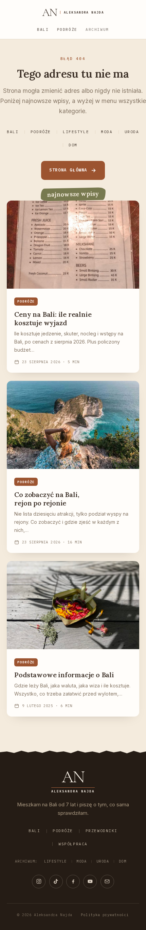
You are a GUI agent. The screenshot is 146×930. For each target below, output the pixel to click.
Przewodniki (101, 830)
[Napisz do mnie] (107, 881)
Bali (43, 29)
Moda (106, 131)
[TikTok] (56, 881)
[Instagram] (38, 881)
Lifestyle (76, 131)
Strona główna (68, 169)
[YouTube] (90, 881)
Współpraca (73, 844)
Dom (73, 145)
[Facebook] (73, 881)
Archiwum (97, 29)
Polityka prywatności (105, 914)
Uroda (132, 131)
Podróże (67, 29)
